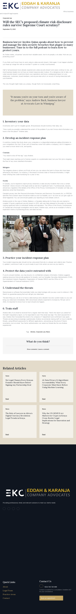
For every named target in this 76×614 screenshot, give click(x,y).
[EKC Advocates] (31, 11)
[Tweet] (38, 108)
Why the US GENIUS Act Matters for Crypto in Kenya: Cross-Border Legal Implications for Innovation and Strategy (56, 418)
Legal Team (8, 590)
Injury (7, 376)
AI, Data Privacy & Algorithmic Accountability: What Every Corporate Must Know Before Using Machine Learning (55, 383)
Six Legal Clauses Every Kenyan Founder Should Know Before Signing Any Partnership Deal (19, 382)
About (5, 587)
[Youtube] (18, 508)
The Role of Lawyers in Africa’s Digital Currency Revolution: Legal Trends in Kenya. (19, 415)
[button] (4, 34)
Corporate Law (41, 332)
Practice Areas (9, 594)
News (48, 332)
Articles (32, 332)
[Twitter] (8, 508)
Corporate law (7, 18)
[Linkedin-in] (4, 508)
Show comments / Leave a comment (38, 349)
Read (7, 399)
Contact (6, 598)
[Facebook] (13, 508)
